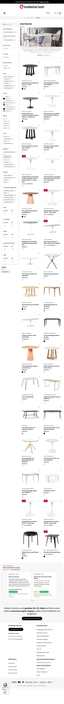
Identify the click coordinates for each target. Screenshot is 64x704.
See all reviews (15, 569)
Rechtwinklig (9, 143)
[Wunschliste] (39, 62)
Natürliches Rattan (10, 152)
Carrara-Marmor (9, 197)
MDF (6, 182)
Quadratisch (8, 139)
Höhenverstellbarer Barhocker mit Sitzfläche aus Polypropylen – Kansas (43, 594)
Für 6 (6, 125)
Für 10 (7, 123)
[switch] (5, 693)
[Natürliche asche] (25, 89)
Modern (7, 83)
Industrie (8, 79)
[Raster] (21, 55)
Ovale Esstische (9, 40)
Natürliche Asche (10, 177)
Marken (4, 267)
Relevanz (47, 55)
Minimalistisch (9, 88)
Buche (7, 180)
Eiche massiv (8, 175)
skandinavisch (9, 81)
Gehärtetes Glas (10, 166)
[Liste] (24, 55)
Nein (7, 68)
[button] (52, 13)
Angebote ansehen (44, 2)
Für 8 (6, 121)
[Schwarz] (22, 89)
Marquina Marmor (10, 195)
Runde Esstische (10, 32)
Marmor (7, 162)
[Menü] (8, 683)
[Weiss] (44, 152)
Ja (6, 48)
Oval (6, 141)
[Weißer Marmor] (44, 121)
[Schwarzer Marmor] (22, 121)
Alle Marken (5, 271)
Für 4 (7, 128)
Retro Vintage (9, 76)
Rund (7, 136)
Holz (7, 160)
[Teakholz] (22, 433)
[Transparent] (44, 89)
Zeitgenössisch (10, 85)
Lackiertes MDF (9, 164)
